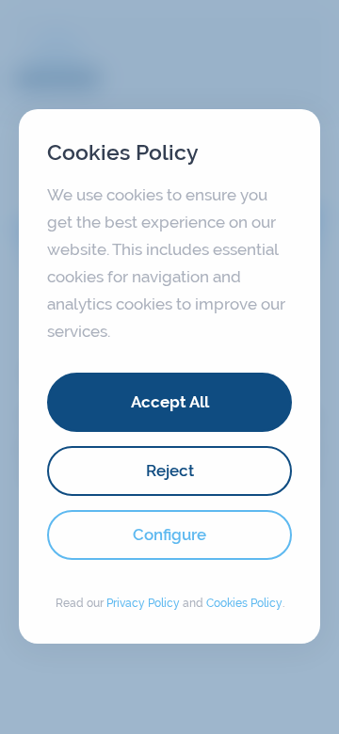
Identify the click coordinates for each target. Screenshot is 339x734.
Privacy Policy (143, 603)
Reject (170, 470)
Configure (169, 534)
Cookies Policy (244, 603)
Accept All (170, 401)
